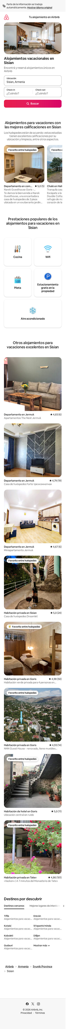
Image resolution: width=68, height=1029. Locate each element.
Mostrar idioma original (39, 7)
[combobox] (33, 82)
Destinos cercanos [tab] (14, 905)
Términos (40, 1012)
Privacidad (26, 1012)
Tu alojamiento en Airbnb (44, 17)
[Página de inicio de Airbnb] (6, 17)
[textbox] (18, 93)
